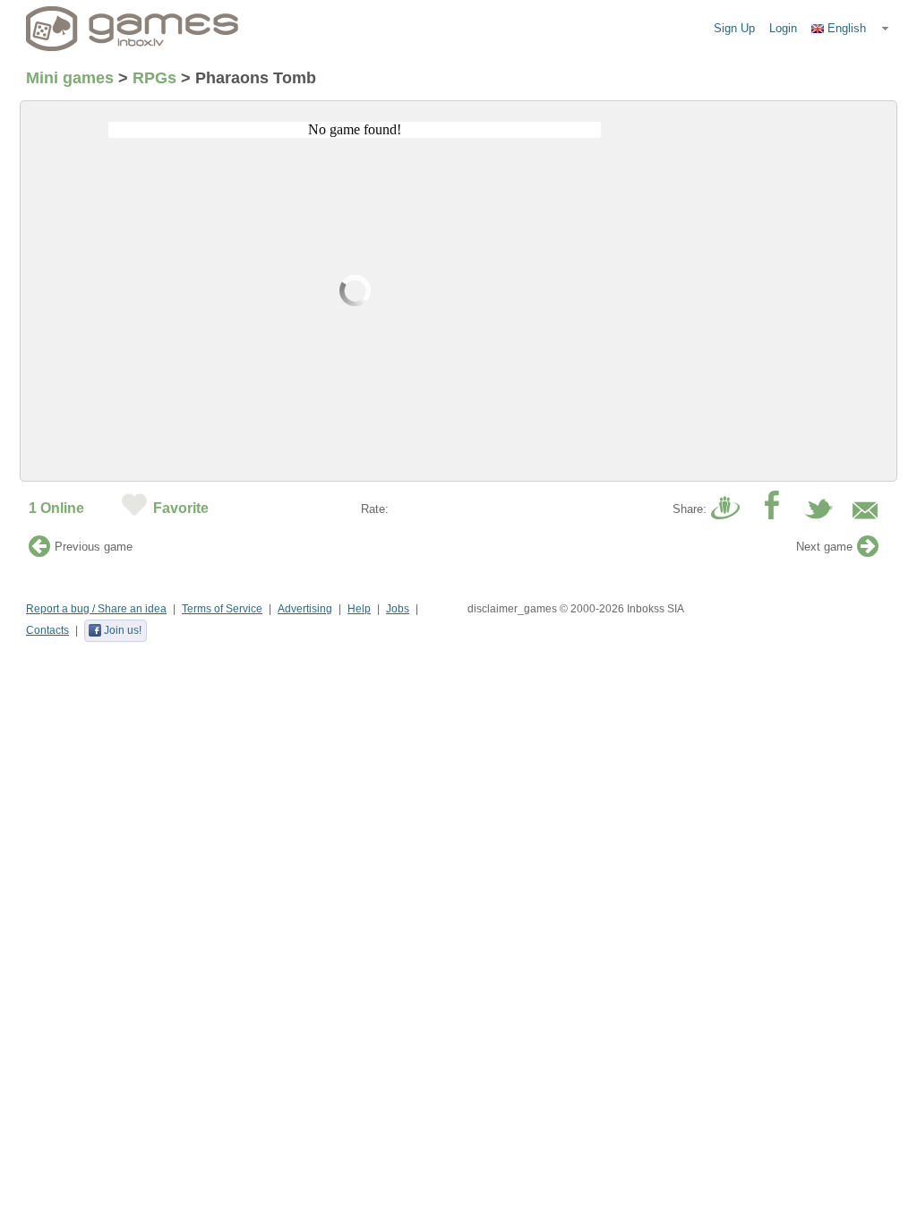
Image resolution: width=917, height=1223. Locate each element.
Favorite (181, 508)
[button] (851, 28)
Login (783, 28)
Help (359, 609)
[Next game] (867, 551)
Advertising (305, 609)
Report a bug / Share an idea (96, 609)
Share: (690, 509)
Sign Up (734, 28)
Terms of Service (222, 609)
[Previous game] (39, 551)
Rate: (375, 509)
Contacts (47, 630)
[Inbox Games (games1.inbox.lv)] (132, 28)
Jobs (397, 609)
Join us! (122, 630)
